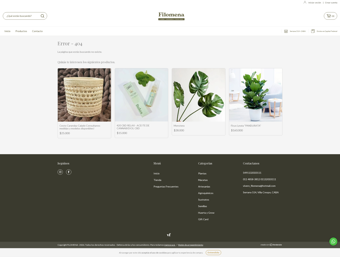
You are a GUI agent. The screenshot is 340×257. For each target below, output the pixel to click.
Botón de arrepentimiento (190, 245)
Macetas (203, 179)
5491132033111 (252, 172)
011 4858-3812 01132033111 (259, 179)
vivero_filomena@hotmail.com (259, 185)
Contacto (37, 31)
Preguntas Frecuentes (166, 186)
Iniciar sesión (314, 2)
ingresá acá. (169, 245)
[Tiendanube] (271, 245)
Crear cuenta (331, 2)
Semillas (202, 206)
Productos (21, 31)
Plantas (202, 173)
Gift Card (203, 219)
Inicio (7, 31)
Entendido (213, 252)
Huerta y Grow (206, 212)
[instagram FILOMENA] (60, 172)
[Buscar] (42, 16)
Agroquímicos (205, 193)
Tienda (157, 179)
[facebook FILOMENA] (68, 172)
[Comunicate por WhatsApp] (333, 241)
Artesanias (204, 186)
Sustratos (203, 199)
